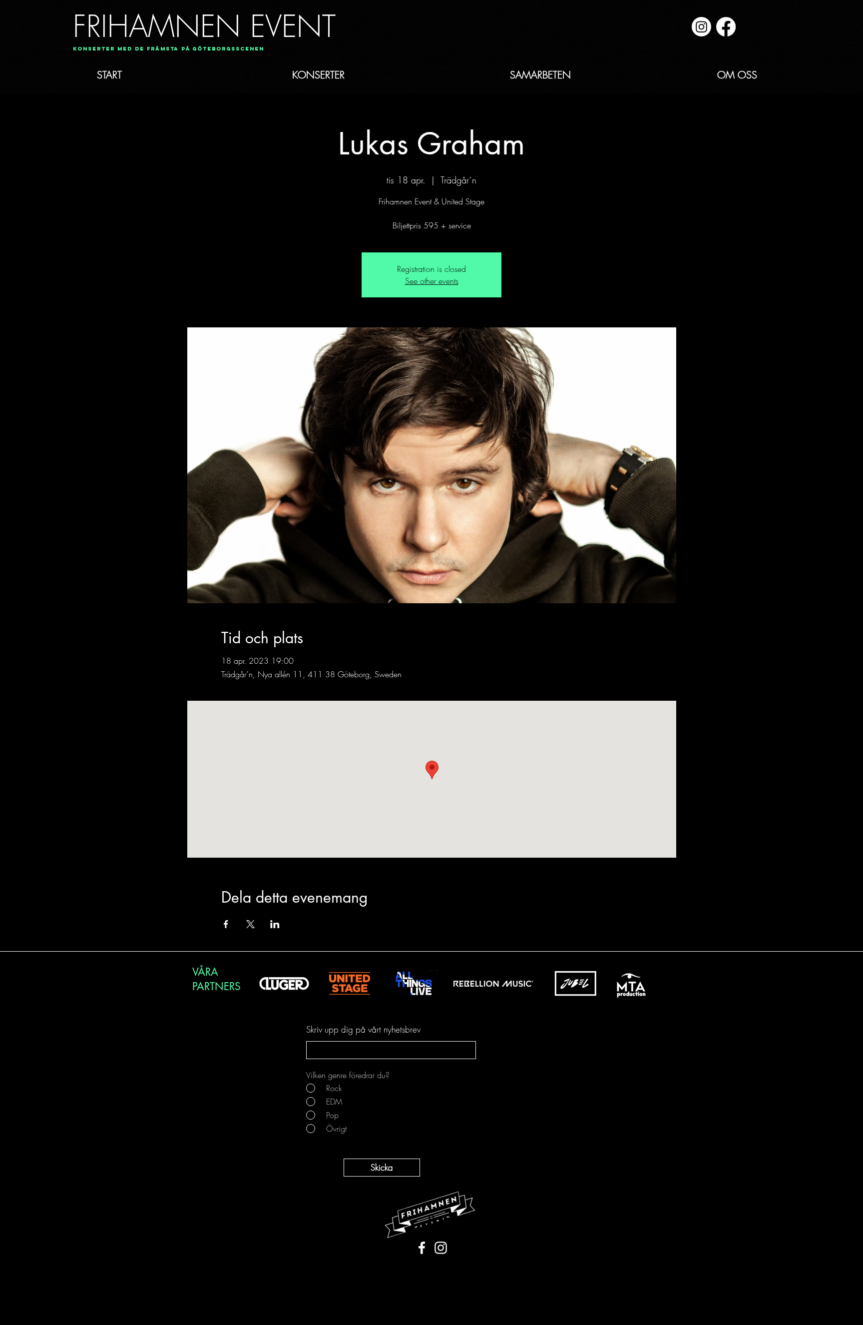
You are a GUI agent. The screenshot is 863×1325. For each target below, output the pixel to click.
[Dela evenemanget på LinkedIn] (275, 924)
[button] (165, 49)
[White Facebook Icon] (422, 1248)
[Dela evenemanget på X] (250, 924)
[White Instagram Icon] (440, 1248)
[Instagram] (701, 26)
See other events (431, 280)
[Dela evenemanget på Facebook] (226, 924)
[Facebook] (726, 26)
